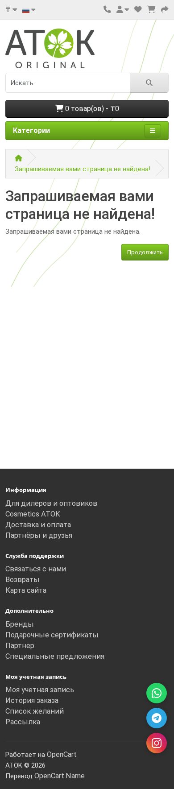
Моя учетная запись (39, 690)
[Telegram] (156, 718)
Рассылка (22, 722)
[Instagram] (156, 743)
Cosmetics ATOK (32, 514)
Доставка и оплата (38, 524)
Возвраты (22, 579)
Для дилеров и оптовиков (51, 503)
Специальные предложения (54, 656)
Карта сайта (25, 590)
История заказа (31, 700)
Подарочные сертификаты (52, 635)
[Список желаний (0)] (138, 9)
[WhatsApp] (156, 693)
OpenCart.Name (59, 776)
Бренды (19, 624)
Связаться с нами (35, 569)
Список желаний (34, 711)
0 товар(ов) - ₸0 (91, 108)
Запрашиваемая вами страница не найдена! (82, 169)
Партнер (19, 645)
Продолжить (145, 252)
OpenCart (62, 754)
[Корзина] (151, 9)
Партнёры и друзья (38, 535)
